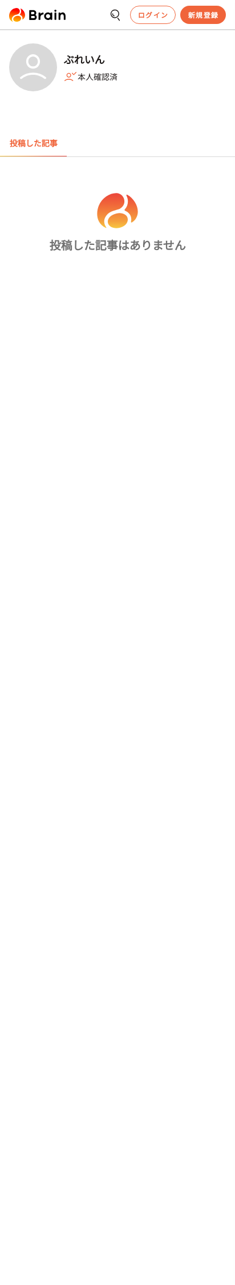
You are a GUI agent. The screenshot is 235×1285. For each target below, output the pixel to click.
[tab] (33, 143)
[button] (37, 15)
